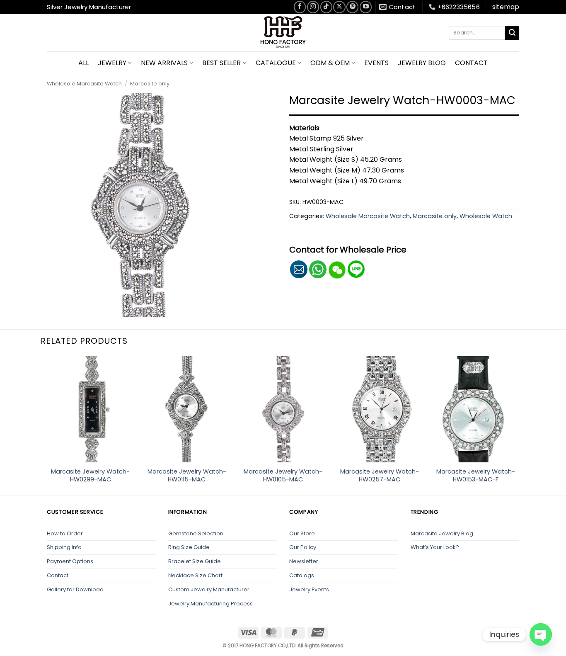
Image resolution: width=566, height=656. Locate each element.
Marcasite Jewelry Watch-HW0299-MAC (90, 475)
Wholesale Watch (486, 216)
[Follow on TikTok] (326, 7)
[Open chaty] (541, 634)
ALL (83, 63)
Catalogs (301, 575)
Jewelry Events (309, 589)
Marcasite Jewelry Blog (442, 533)
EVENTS (376, 63)
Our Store (302, 533)
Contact (57, 575)
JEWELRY (112, 63)
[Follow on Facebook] (300, 7)
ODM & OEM (330, 63)
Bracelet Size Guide (194, 561)
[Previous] (47, 424)
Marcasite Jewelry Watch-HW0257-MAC (379, 475)
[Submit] (512, 33)
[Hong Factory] (283, 33)
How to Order (65, 533)
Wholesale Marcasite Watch (84, 83)
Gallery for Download (75, 589)
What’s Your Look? (435, 547)
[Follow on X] (339, 7)
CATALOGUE (276, 63)
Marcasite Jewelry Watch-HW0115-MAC (187, 475)
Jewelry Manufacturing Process (210, 603)
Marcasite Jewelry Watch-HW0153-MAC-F (475, 475)
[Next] (519, 424)
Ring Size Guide (189, 547)
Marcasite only (149, 83)
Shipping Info (64, 547)
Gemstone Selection (195, 533)
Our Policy (302, 547)
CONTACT (471, 63)
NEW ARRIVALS (164, 63)
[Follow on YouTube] (366, 7)
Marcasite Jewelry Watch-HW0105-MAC (283, 475)
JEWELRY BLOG (422, 63)
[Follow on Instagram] (313, 7)
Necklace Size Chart (195, 575)
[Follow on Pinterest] (352, 7)
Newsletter (303, 561)
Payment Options (70, 561)
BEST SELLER (221, 63)
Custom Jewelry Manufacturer (208, 589)
